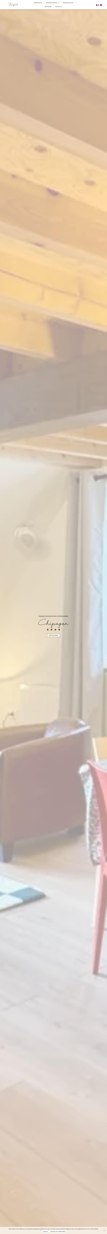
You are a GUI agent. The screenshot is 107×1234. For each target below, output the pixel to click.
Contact (58, 6)
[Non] (104, 1230)
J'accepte (45, 1231)
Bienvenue (38, 3)
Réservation (68, 3)
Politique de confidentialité (57, 1231)
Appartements (51, 3)
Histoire (48, 6)
